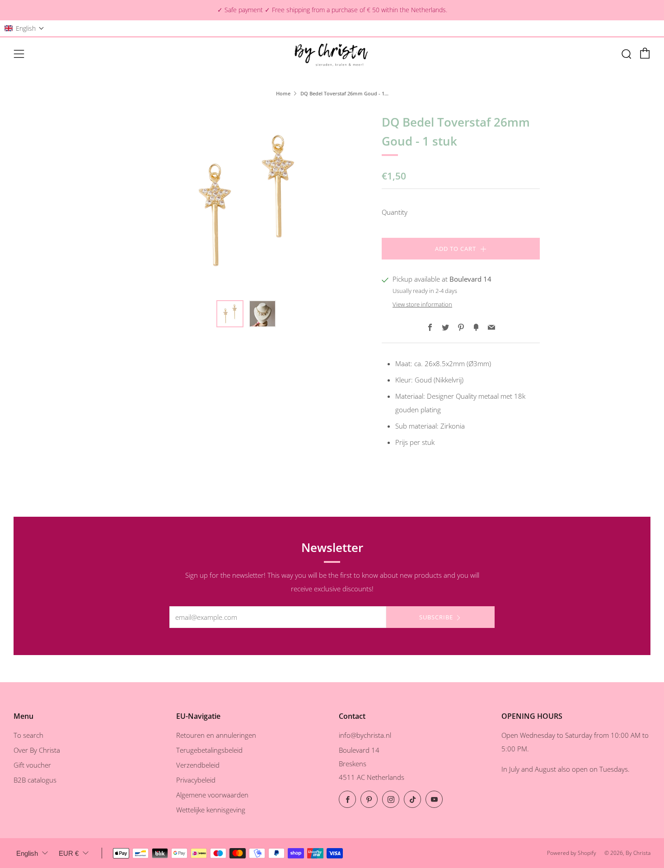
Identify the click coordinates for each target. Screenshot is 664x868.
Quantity (394, 212)
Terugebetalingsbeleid (209, 750)
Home (283, 93)
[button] (24, 28)
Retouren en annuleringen (216, 735)
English (27, 853)
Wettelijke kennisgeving (210, 809)
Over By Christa (37, 750)
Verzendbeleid (198, 764)
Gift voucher (32, 764)
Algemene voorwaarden (212, 794)
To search (28, 735)
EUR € (69, 853)
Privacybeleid (195, 779)
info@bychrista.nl (365, 735)
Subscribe (436, 617)
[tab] (229, 313)
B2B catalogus (35, 779)
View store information (422, 304)
